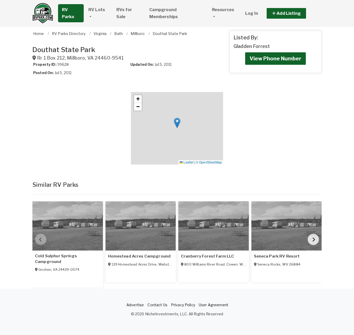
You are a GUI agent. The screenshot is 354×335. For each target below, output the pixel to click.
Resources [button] (223, 9)
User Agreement (213, 305)
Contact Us (157, 305)
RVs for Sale (124, 13)
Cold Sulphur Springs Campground (56, 259)
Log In (251, 13)
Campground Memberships (163, 13)
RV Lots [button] (96, 9)
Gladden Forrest (251, 46)
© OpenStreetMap (209, 162)
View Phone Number (275, 58)
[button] (292, 13)
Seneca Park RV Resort (277, 256)
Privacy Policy (183, 305)
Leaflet (188, 162)
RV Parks (68, 13)
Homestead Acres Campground (139, 256)
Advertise (135, 305)
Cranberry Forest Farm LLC (207, 256)
